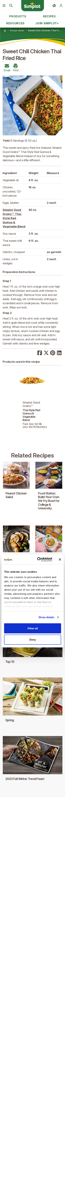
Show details (46, 617)
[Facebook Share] (39, 352)
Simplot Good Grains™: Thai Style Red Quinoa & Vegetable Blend (14, 218)
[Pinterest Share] (52, 352)
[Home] (4, 30)
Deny (32, 639)
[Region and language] (54, 5)
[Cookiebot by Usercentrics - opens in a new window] (38, 559)
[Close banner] (60, 559)
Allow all (32, 628)
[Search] (11, 5)
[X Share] (46, 352)
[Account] (61, 5)
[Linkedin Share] (59, 352)
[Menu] (4, 5)
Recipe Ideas (17, 30)
